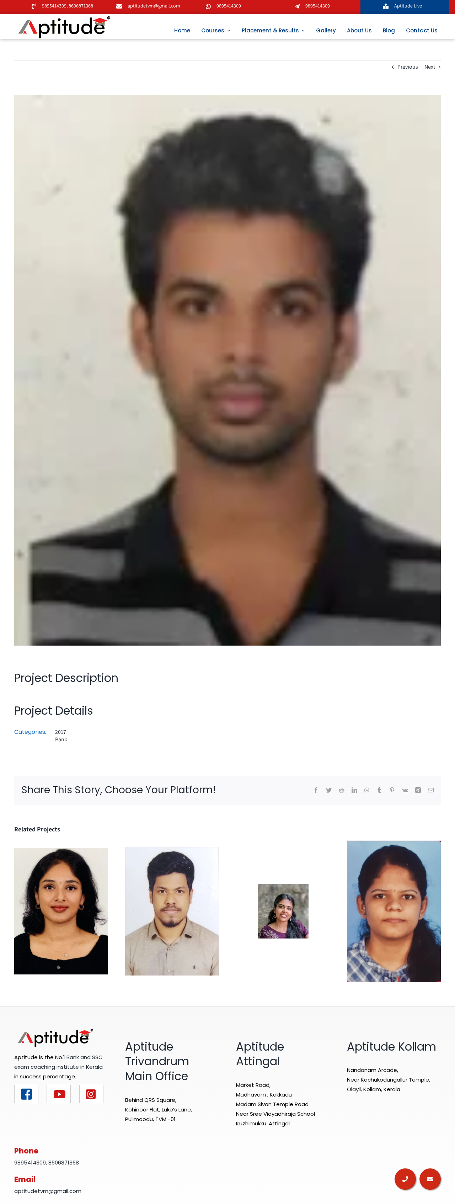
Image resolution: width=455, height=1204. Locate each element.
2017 (60, 732)
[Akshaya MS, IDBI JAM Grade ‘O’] (61, 911)
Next (429, 66)
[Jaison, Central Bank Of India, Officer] (172, 911)
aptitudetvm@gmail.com (154, 5)
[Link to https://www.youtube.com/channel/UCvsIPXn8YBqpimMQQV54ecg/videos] (59, 1094)
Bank (61, 739)
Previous (407, 66)
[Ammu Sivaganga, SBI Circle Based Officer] (394, 911)
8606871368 (80, 5)
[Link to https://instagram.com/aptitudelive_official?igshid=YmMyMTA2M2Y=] (91, 1094)
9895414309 (54, 5)
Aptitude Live (408, 5)
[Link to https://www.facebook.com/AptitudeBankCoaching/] (26, 1094)
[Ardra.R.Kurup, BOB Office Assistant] (283, 911)
